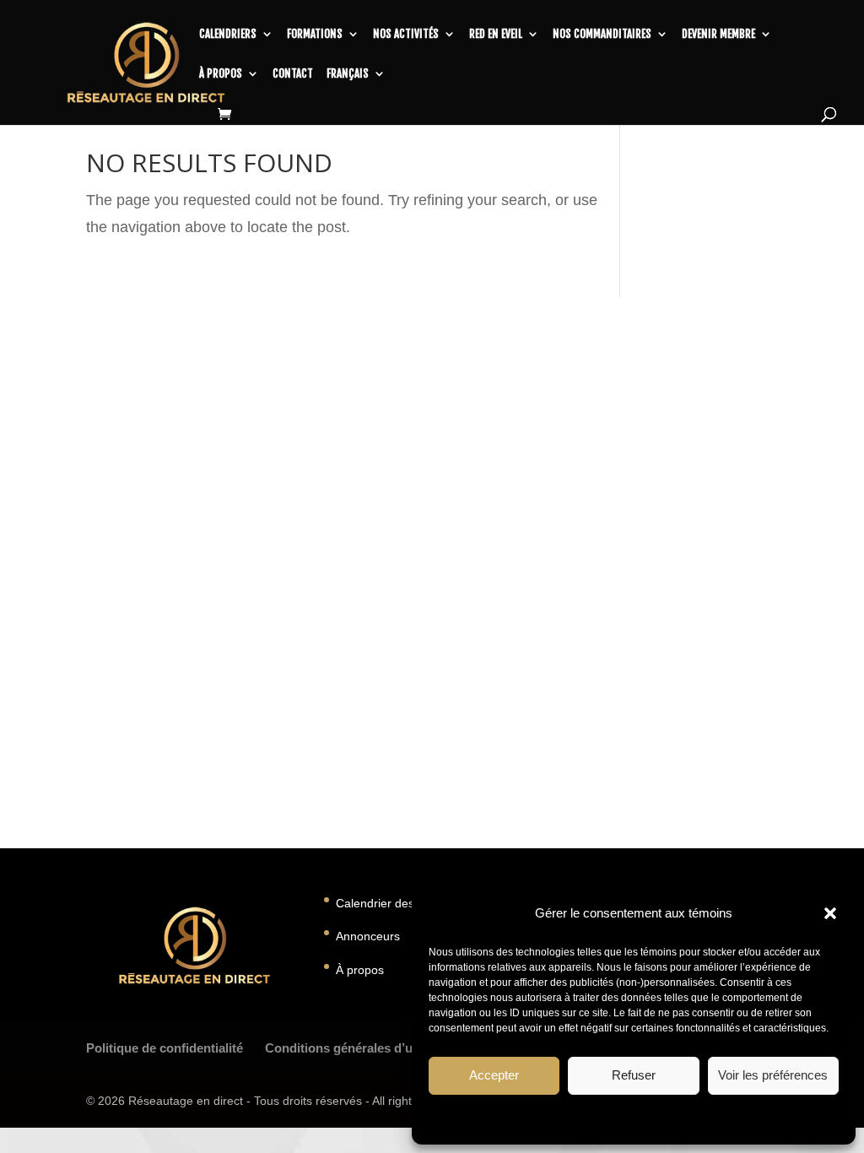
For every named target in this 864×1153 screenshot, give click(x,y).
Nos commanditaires (602, 34)
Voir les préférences (773, 1075)
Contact (293, 74)
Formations (315, 34)
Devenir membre (718, 34)
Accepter (494, 1075)
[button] (830, 913)
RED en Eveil (495, 34)
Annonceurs (368, 936)
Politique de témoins (558, 1118)
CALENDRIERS (227, 34)
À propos (220, 74)
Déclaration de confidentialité (680, 1118)
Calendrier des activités (398, 903)
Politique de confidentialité (164, 1048)
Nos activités (406, 34)
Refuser (634, 1075)
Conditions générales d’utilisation (364, 1048)
